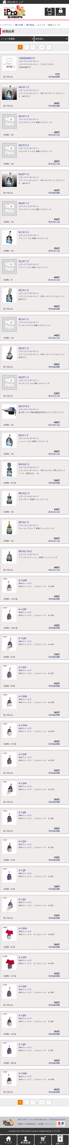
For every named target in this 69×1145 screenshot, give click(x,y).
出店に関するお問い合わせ (57, 1119)
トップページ (6, 24)
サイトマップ (50, 1124)
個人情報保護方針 (30, 1124)
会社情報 (40, 1124)
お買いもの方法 (22, 1119)
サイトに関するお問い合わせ (38, 1119)
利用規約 (20, 1124)
